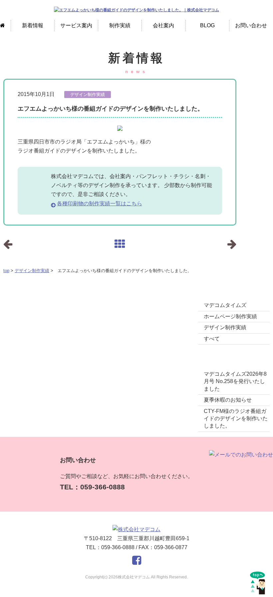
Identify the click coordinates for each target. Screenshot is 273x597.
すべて (212, 339)
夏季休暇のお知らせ (228, 400)
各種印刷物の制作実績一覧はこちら (99, 203)
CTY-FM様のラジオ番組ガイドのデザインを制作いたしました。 (236, 418)
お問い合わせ (251, 25)
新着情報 (32, 25)
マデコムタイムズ (225, 305)
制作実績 (120, 25)
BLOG (207, 25)
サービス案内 (76, 25)
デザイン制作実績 (32, 270)
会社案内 (163, 25)
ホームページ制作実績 (230, 316)
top (6, 270)
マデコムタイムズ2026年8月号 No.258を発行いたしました (235, 381)
